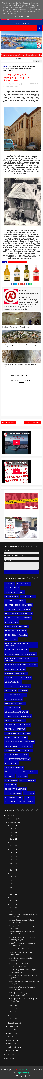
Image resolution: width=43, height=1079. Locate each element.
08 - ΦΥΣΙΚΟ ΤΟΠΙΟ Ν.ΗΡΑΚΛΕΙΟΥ (18, 605)
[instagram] (21, 1075)
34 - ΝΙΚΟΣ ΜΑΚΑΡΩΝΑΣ (15, 729)
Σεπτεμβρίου (12, 1023)
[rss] (29, 1075)
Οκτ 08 (12, 904)
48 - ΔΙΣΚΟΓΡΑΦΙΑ (30, 772)
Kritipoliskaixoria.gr (23, 1073)
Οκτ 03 (12, 1012)
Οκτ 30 (12, 829)
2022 (8, 816)
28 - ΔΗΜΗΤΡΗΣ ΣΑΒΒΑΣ (15, 703)
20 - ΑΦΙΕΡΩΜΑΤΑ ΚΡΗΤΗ (15, 669)
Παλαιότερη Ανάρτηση (32, 422)
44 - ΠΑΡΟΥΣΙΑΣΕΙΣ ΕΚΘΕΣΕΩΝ (17, 759)
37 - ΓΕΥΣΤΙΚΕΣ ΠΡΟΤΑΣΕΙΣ (16, 738)
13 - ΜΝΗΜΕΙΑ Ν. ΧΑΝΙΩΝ (15, 631)
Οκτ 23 (12, 853)
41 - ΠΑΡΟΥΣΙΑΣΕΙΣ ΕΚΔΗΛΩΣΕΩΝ (18, 746)
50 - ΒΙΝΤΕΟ (22, 776)
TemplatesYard (25, 1070)
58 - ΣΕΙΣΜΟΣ (29, 793)
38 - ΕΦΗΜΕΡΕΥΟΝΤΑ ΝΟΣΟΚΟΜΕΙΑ (19, 742)
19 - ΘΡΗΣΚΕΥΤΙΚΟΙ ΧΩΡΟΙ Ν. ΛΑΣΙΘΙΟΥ (21, 665)
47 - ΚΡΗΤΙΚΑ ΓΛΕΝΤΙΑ (14, 768)
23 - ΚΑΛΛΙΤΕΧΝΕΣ (12, 682)
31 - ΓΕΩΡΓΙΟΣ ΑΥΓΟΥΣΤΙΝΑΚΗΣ (18, 716)
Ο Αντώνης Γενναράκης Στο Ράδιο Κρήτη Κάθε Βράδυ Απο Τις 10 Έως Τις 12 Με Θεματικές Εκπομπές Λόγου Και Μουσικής (21, 512)
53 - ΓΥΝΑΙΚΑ (10, 785)
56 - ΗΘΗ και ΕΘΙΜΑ (13, 793)
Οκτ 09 (12, 901)
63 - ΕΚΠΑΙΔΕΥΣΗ (26, 802)
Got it (27, 16)
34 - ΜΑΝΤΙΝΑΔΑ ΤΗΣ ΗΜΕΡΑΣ (17, 725)
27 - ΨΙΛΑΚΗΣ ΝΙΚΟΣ (13, 699)
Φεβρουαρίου (13, 1047)
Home (5, 66)
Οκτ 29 (12, 832)
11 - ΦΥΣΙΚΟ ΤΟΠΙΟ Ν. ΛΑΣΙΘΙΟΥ (18, 618)
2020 (8, 1058)
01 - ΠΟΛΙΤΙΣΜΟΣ (23, 584)
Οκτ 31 (12, 825)
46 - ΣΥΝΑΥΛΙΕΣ (11, 763)
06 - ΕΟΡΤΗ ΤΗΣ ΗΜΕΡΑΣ (15, 601)
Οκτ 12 (12, 891)
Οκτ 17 (12, 873)
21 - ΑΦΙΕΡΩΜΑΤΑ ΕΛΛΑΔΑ (16, 673)
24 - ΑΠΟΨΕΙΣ (10, 691)
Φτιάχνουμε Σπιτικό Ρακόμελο (19, 949)
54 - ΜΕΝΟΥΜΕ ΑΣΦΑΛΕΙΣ (15, 789)
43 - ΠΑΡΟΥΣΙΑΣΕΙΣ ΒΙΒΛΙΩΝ (16, 755)
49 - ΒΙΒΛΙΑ (9, 776)
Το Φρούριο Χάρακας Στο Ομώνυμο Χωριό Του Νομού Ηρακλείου (20, 346)
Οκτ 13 (12, 887)
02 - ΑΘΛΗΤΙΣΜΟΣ (12, 588)
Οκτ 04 (12, 1008)
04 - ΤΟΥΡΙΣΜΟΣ (11, 596)
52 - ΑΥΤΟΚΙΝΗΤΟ (27, 780)
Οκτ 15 (12, 880)
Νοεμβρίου (12, 819)
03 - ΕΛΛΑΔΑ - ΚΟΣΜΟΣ (14, 592)
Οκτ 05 (12, 1005)
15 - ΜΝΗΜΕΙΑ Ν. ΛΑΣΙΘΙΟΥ (16, 635)
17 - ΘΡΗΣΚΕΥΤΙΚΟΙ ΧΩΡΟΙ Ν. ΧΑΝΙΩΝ (20, 654)
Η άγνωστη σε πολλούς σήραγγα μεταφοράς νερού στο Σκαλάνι (19, 366)
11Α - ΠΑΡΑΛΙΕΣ (11, 622)
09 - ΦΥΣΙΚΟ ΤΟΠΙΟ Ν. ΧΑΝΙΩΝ (17, 609)
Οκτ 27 (12, 839)
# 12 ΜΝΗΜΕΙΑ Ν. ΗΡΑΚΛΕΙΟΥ (17, 262)
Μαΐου (10, 1037)
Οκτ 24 (12, 849)
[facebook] (13, 1075)
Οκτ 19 (12, 867)
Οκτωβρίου (12, 822)
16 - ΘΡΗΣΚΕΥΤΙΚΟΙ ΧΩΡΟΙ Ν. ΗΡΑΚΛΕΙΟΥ (16, 645)
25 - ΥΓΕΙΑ (23, 691)
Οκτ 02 (12, 1015)
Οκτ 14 (12, 884)
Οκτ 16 (12, 877)
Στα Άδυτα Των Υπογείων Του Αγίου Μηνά (16, 327)
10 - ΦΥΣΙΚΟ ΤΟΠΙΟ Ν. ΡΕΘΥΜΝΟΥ (18, 614)
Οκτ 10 (12, 897)
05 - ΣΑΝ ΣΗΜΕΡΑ (28, 596)
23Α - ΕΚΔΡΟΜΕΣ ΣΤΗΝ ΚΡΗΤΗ (17, 686)
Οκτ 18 (12, 870)
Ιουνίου (11, 1033)
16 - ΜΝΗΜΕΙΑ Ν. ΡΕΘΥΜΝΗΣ (16, 650)
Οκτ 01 (12, 1019)
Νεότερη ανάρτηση (8, 422)
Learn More (18, 16)
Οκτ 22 (12, 856)
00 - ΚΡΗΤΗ (9, 584)
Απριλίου (11, 1040)
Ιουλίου (11, 1030)
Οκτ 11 (12, 894)
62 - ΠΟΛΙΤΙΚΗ (11, 802)
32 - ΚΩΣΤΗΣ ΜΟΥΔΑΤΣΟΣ (15, 721)
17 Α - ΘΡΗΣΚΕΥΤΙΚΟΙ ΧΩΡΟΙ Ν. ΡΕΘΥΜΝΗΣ (17, 659)
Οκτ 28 (12, 836)
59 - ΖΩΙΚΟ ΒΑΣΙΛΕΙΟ (13, 798)
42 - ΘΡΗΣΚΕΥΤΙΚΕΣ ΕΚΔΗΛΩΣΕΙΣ (18, 750)
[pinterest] (25, 1075)
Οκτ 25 (12, 846)
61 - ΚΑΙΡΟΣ (29, 798)
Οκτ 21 (12, 860)
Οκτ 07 (12, 908)
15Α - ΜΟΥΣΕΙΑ (11, 639)
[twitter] (17, 1075)
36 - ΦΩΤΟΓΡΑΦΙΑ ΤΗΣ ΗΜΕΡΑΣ (17, 733)
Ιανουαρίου (12, 1050)
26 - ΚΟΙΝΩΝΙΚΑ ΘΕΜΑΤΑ (15, 695)
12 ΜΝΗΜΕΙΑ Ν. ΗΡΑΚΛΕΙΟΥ (17, 66)
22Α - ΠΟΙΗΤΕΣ (25, 678)
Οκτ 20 (12, 863)
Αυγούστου (12, 1026)
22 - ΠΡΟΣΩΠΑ (10, 678)
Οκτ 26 (12, 842)
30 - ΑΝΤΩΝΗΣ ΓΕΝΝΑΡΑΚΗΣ (16, 712)
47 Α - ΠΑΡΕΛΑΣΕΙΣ (12, 772)
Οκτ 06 (12, 911)
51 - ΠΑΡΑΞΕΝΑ (11, 780)
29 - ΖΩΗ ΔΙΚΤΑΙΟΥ (12, 708)
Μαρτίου (11, 1044)
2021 (8, 1055)
